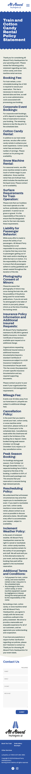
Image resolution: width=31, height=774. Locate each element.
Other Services (7, 750)
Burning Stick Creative (9, 762)
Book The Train (7, 743)
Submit (21, 712)
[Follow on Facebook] (13, 768)
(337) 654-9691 (20, 755)
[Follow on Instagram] (17, 768)
